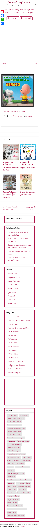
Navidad (24, 509)
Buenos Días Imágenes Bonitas (16, 454)
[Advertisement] (19, 40)
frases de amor (11, 490)
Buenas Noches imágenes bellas (16, 428)
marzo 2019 (12, 303)
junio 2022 (12, 292)
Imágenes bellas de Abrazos (10, 208)
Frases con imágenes (16, 361)
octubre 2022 (13, 288)
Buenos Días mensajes (13, 457)
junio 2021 (11, 296)
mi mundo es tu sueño (13, 509)
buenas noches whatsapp (14, 435)
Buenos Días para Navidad (18, 328)
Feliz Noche (28, 480)
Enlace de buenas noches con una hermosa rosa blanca (19, 246)
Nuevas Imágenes (14, 372)
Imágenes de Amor (15, 369)
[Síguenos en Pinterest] (13, 19)
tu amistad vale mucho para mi (15, 516)
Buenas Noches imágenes (14, 425)
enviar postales (26, 461)
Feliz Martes (12, 343)
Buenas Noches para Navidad (19, 320)
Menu (4, 63)
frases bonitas (11, 486)
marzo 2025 (12, 274)
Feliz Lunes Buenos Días (22, 467)
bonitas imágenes (12, 415)
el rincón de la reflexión (13, 461)
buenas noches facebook (14, 422)
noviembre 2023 (14, 281)
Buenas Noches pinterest (14, 432)
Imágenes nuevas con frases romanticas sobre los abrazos (11, 166)
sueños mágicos (11, 512)
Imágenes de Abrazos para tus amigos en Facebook (27, 165)
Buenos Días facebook (13, 448)
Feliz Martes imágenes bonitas (15, 474)
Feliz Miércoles (13, 346)
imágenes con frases (13, 496)
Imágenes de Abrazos (31, 208)
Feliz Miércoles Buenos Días (15, 480)
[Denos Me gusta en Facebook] (26, 19)
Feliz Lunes (12, 339)
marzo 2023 (12, 285)
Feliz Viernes (13, 357)
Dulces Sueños (27, 457)
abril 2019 (11, 299)
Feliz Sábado (13, 354)
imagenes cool (11, 493)
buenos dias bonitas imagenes (15, 438)
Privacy (23, 526)
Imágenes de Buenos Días (14, 506)
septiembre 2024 (14, 277)
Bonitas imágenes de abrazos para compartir (9, 195)
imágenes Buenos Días (23, 493)
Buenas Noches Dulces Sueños (16, 419)
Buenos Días (13, 324)
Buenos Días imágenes (13, 451)
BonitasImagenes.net (19, 2)
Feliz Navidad (13, 350)
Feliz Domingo (13, 332)
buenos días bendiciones (14, 444)
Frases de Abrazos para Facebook (27, 193)
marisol (29, 116)
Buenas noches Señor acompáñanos (16, 259)
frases (28, 483)
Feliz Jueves (13, 335)
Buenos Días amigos (23, 441)
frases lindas (22, 490)
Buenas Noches (14, 317)
